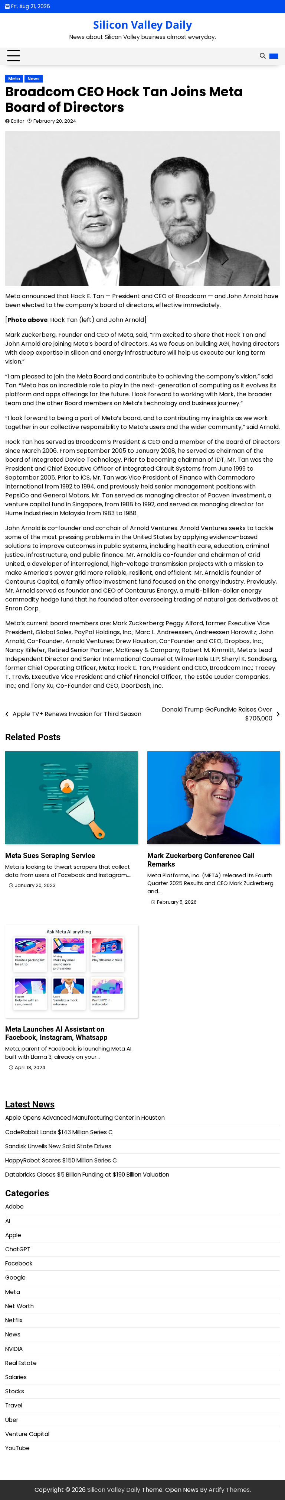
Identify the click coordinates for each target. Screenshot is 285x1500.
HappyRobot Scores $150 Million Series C (61, 1160)
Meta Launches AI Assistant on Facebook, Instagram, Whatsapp (56, 1033)
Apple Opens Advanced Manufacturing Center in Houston (85, 1118)
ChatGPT (17, 1249)
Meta (14, 79)
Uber (11, 1420)
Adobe (14, 1206)
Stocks (14, 1391)
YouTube (17, 1448)
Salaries (16, 1377)
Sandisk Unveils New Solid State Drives (58, 1146)
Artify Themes (229, 1490)
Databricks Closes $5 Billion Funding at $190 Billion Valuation (87, 1174)
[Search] (262, 56)
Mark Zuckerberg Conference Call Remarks (201, 859)
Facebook (19, 1263)
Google (15, 1277)
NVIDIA (14, 1349)
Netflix (13, 1320)
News (33, 79)
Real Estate (21, 1363)
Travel (13, 1405)
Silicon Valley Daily (142, 24)
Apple (13, 1235)
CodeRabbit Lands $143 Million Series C (59, 1132)
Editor (17, 121)
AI (7, 1221)
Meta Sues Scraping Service (50, 855)
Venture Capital (27, 1434)
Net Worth (19, 1306)
